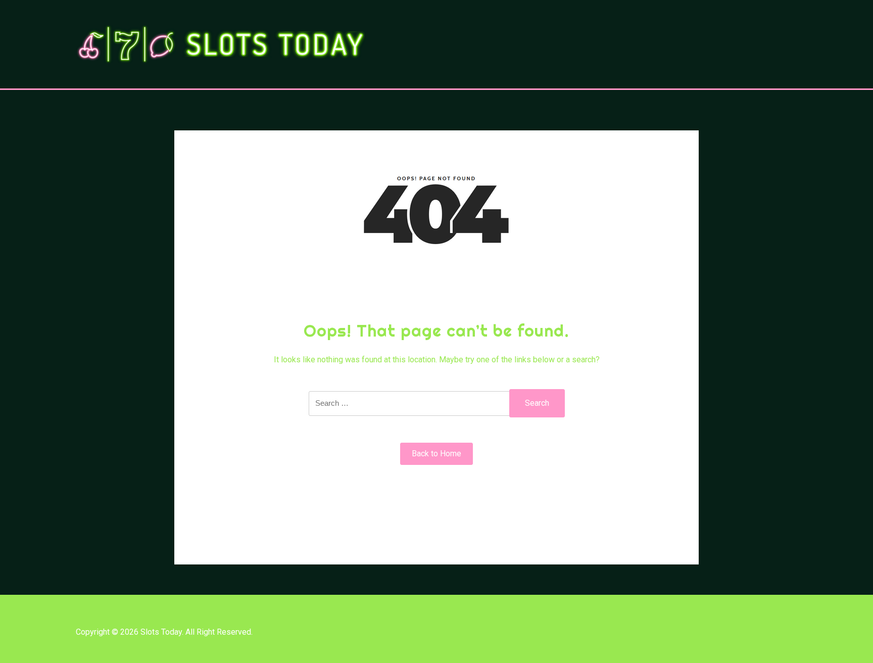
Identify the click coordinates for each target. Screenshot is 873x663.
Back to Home (436, 453)
